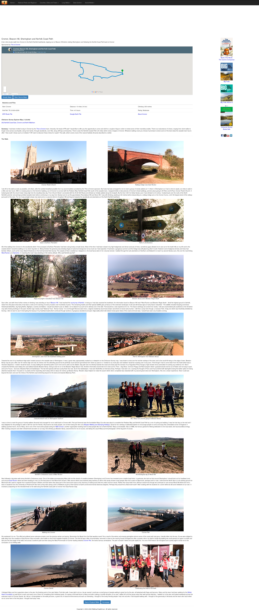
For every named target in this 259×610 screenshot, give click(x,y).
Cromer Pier (87, 540)
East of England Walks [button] (92, 602)
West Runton (6, 253)
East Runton (13, 480)
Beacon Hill (54, 303)
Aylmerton (16, 253)
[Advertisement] (129, 21)
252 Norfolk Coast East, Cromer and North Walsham (18, 123)
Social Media (89, 3)
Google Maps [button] (7, 97)
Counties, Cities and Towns (49, 3)
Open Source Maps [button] (20, 97)
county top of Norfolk (77, 303)
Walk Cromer (59, 427)
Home (12, 3)
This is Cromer (15, 45)
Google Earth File (75, 114)
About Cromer (142, 114)
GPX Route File (7, 114)
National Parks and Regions (27, 3)
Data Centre (77, 3)
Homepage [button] (105, 602)
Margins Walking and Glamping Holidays (97, 425)
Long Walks (65, 3)
